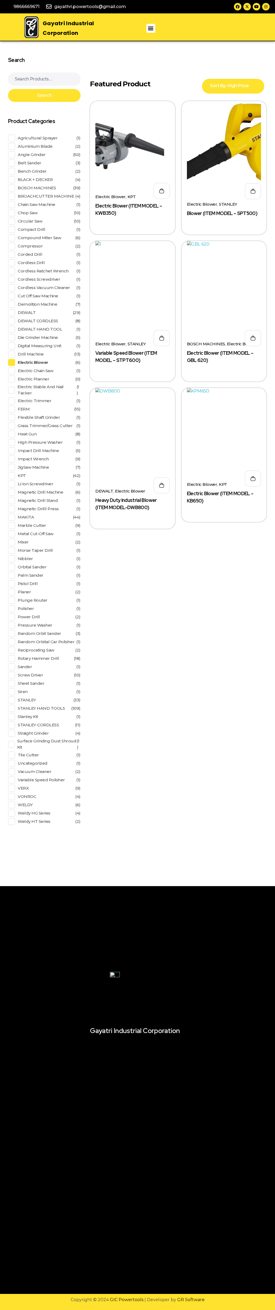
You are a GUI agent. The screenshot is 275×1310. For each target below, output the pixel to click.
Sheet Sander (31, 683)
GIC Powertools (126, 1299)
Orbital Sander (32, 566)
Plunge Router (33, 600)
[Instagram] (266, 6)
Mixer (23, 542)
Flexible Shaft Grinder (39, 417)
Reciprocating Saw (36, 650)
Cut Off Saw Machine (38, 295)
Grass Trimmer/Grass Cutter (45, 425)
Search (44, 95)
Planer (24, 591)
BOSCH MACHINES (206, 343)
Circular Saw (30, 221)
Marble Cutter (32, 525)
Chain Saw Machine (36, 204)
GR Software (191, 1299)
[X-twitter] (247, 6)
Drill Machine (31, 354)
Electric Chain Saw (35, 370)
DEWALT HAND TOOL (40, 329)
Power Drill (29, 616)
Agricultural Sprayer (37, 137)
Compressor (30, 246)
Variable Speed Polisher (41, 779)
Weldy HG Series (34, 813)
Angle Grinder (32, 154)
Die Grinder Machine (38, 337)
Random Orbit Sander (39, 633)
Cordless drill (31, 262)
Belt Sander (29, 162)
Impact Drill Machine (38, 450)
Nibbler (25, 558)
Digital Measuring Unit (39, 345)
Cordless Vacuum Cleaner (44, 287)
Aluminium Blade (35, 146)
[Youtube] (256, 6)
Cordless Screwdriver (39, 279)
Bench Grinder (32, 171)
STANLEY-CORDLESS (38, 724)
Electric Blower (110, 196)
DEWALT (104, 491)
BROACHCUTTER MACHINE (46, 196)
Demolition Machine (37, 304)
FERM (24, 409)
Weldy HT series (34, 821)
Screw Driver (30, 675)
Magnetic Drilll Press (38, 508)
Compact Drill (31, 229)
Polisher (26, 608)
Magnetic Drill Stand (38, 500)
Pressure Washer (35, 625)
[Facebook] (237, 6)
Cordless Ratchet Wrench (43, 270)
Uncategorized (33, 763)
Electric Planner (33, 379)
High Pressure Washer (40, 442)
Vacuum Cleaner (34, 771)
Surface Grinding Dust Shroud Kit (47, 744)
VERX (23, 788)
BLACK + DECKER (35, 179)
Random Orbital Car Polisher (46, 641)
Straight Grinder (33, 733)
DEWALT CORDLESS (38, 320)
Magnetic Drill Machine (40, 492)
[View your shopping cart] (195, 28)
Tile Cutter (28, 754)
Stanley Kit (28, 716)
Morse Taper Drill (35, 550)
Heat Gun (27, 433)
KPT (132, 196)
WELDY (25, 804)
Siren (23, 691)
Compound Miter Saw (39, 237)
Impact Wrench (33, 458)
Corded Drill (30, 254)
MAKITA (26, 517)
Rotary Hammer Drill (38, 658)
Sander (25, 666)
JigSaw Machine (33, 467)
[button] (150, 28)
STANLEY (228, 204)
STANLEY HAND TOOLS (41, 708)
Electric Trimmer (34, 400)
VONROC (27, 796)
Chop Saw (27, 212)
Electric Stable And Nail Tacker (40, 389)
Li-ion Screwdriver (35, 483)
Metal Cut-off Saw (35, 533)
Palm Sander (31, 575)
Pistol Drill (28, 583)
